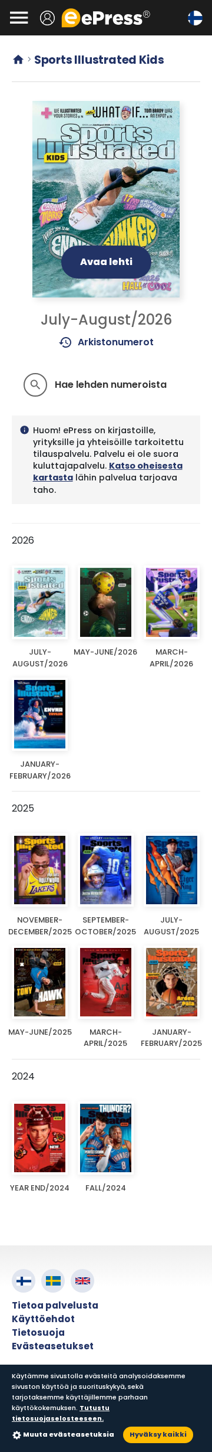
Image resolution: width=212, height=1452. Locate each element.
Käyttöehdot (43, 1319)
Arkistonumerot (106, 342)
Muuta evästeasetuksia (68, 1434)
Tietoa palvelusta (55, 1305)
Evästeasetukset (53, 1346)
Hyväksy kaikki (158, 1434)
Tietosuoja (38, 1332)
